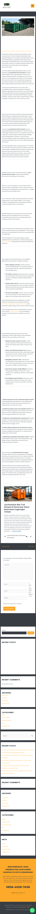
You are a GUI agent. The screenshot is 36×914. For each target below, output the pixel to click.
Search (4, 630)
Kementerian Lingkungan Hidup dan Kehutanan (14, 304)
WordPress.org (5, 852)
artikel (13, 51)
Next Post (32, 546)
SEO (3, 723)
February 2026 (5, 703)
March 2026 (5, 700)
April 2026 (4, 698)
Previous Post (5, 546)
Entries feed (5, 846)
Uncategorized (5, 726)
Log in (3, 843)
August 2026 (5, 695)
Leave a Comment (6, 51)
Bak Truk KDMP (6, 717)
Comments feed (6, 849)
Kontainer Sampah (20, 51)
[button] (32, 910)
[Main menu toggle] (32, 6)
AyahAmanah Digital (24, 907)
